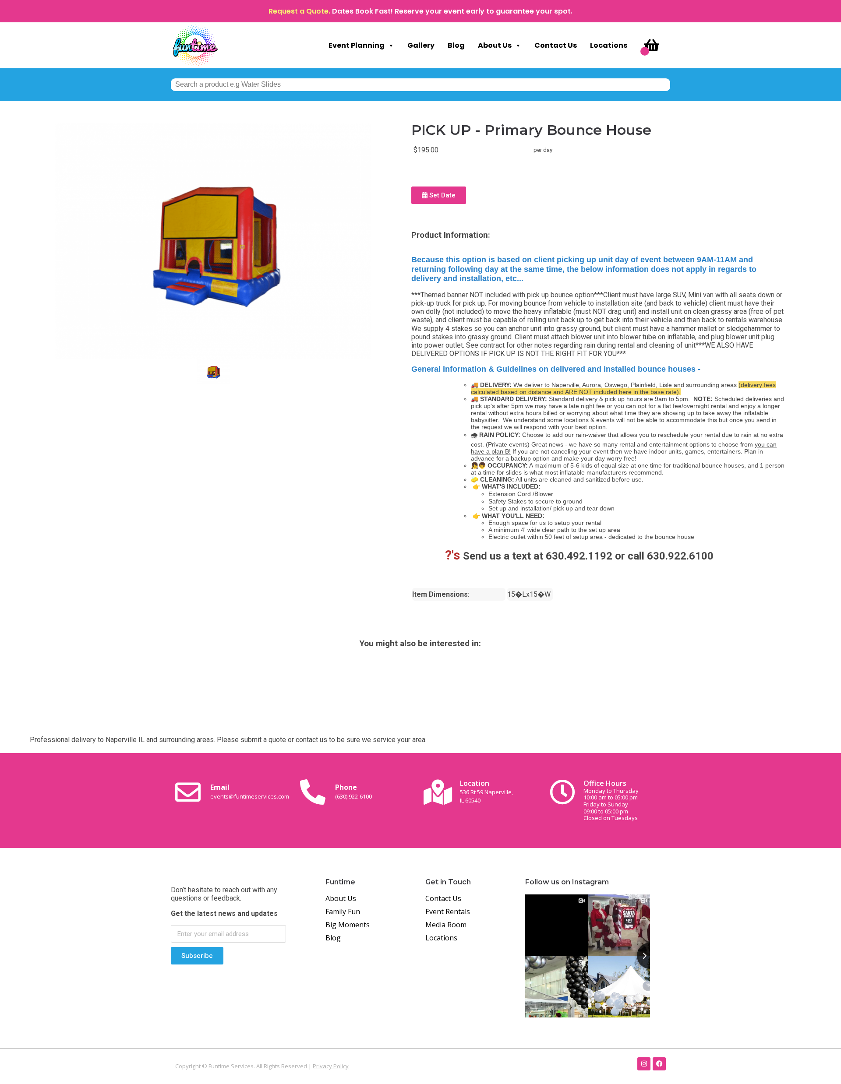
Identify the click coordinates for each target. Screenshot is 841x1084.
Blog (456, 45)
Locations (608, 45)
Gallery (421, 45)
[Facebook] (659, 1063)
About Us (495, 45)
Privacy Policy (331, 1066)
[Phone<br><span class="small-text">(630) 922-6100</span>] (312, 792)
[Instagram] (643, 1063)
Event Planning (357, 45)
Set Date (442, 195)
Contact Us (555, 45)
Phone (353, 791)
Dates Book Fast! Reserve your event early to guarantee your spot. (452, 11)
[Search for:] (420, 84)
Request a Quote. (299, 11)
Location (486, 791)
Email (249, 791)
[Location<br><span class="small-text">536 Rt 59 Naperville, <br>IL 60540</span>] (437, 792)
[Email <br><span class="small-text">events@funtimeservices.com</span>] (188, 792)
